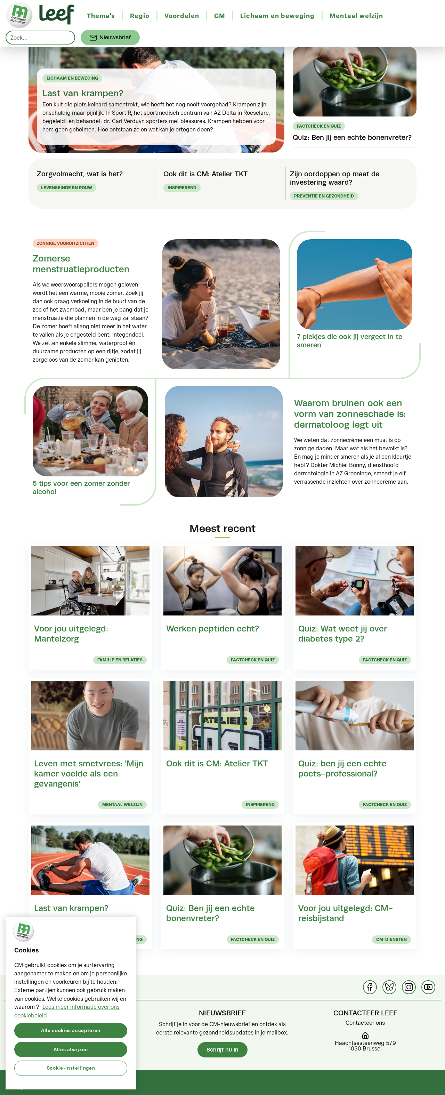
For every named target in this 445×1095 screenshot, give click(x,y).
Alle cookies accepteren (70, 1030)
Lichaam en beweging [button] (277, 15)
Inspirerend (182, 188)
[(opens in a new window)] (370, 987)
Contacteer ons (365, 1022)
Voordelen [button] (181, 15)
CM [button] (219, 15)
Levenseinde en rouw (66, 188)
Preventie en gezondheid (324, 196)
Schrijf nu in (222, 1049)
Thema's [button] (101, 15)
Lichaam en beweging (72, 78)
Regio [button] (139, 15)
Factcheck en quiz (319, 126)
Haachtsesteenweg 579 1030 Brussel (365, 1045)
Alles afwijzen (71, 1049)
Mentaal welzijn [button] (356, 15)
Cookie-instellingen (71, 1067)
